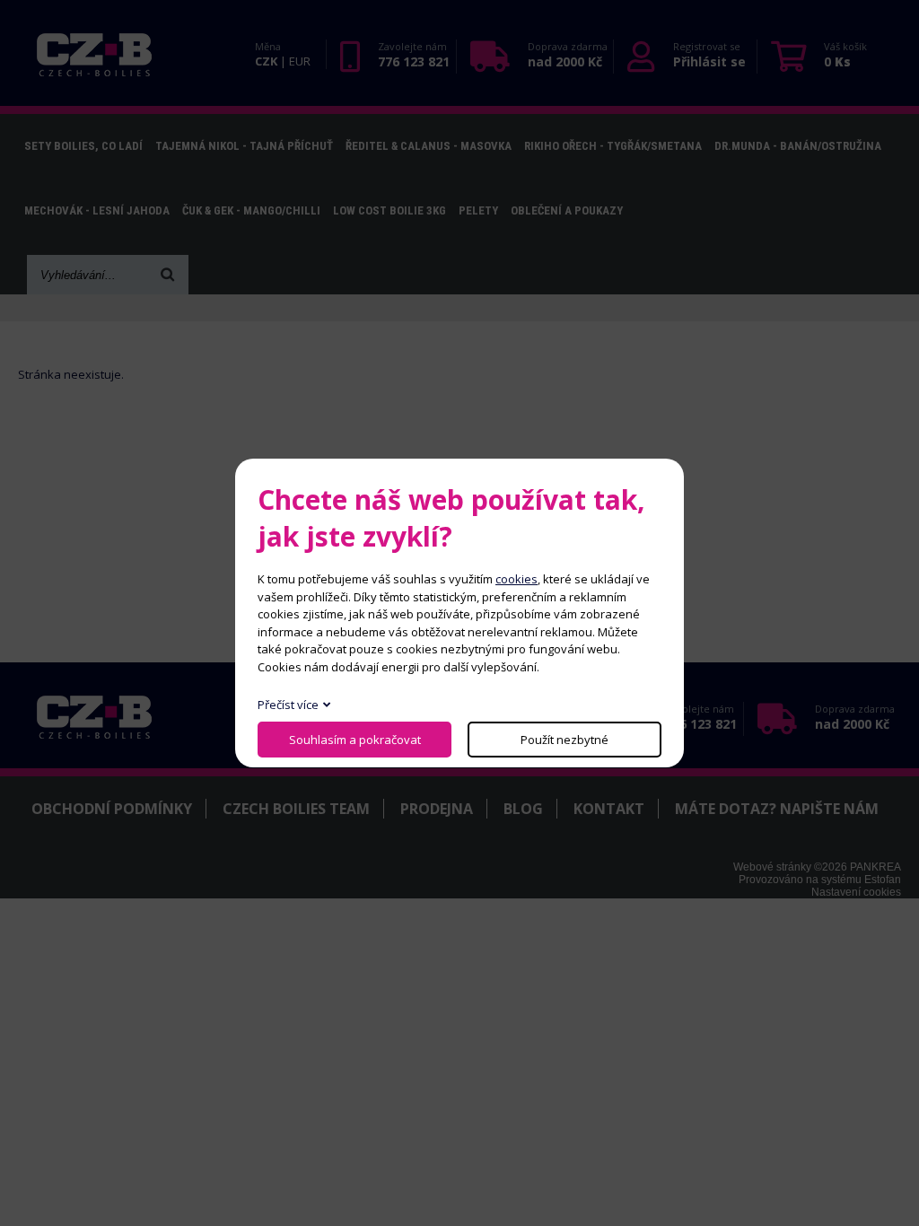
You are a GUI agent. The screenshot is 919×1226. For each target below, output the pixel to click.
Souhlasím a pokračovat (355, 739)
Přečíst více (288, 704)
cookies (516, 579)
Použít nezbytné (564, 739)
